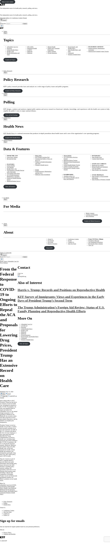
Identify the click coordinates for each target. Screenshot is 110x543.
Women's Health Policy (74, 54)
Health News (7, 118)
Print (3, 394)
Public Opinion (52, 51)
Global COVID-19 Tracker (71, 166)
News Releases (90, 216)
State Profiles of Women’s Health (101, 179)
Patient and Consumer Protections (54, 49)
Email (9, 394)
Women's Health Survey (41, 165)
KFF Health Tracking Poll (42, 157)
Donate (25, 18)
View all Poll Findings (11, 115)
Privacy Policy (7, 532)
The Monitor (10, 167)
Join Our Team (72, 243)
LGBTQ (29, 50)
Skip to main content (7, 2)
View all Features (10, 186)
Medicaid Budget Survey (13, 181)
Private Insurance (52, 53)
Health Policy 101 (12, 169)
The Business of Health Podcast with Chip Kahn (15, 171)
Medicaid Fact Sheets (98, 165)
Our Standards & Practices (95, 242)
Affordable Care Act (12, 47)
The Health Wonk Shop (13, 173)
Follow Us (8, 18)
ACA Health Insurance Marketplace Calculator (13, 175)
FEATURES (10, 164)
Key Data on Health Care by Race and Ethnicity (71, 178)
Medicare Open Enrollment (42, 174)
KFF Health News (9, 133)
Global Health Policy (12, 50)
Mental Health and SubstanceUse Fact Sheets (100, 167)
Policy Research (7, 71)
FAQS (37, 170)
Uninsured (71, 53)
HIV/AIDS (30, 47)
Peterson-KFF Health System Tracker (98, 51)
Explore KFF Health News (12, 137)
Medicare (29, 53)
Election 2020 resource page (7, 471)
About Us (50, 239)
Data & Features (7, 140)
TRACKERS (67, 155)
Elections (9, 48)
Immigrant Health (32, 48)
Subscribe (2, 18)
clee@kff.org (22, 276)
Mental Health (51, 47)
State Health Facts (97, 157)
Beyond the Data (11, 159)
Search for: (3, 23)
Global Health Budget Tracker (72, 165)
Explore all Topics (10, 59)
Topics (5, 31)
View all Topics (24, 343)
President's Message (93, 240)
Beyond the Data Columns (95, 243)
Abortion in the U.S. (69, 176)
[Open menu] (0, 22)
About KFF (49, 248)
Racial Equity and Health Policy (73, 47)
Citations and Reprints (92, 215)
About (5, 223)
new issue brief (4, 434)
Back (5, 33)
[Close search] (1, 26)
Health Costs (10, 51)
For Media (6, 198)
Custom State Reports (98, 159)
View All (90, 245)
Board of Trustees (52, 243)
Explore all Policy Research (12, 91)
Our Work (50, 242)
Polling (5, 93)
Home (1, 261)
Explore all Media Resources (92, 221)
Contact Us (71, 242)
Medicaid (29, 51)
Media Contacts (90, 213)
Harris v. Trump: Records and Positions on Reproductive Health (61, 290)
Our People (51, 240)
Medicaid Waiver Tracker (70, 160)
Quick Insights (11, 165)
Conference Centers (17, 18)
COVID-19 (24, 326)
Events (70, 240)
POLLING (38, 155)
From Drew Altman (12, 157)
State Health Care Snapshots (99, 170)
